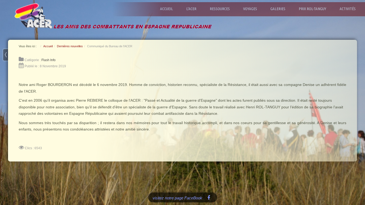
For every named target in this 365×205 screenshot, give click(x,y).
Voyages (250, 8)
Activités (348, 8)
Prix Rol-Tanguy (312, 8)
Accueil (166, 8)
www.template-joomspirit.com (2, 174)
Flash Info (48, 60)
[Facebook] (209, 197)
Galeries (277, 8)
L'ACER (191, 8)
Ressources (220, 8)
